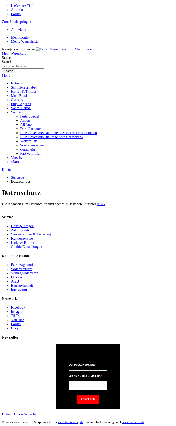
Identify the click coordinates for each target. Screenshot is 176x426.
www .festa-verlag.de (70, 422)
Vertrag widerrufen (24, 273)
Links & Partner (22, 242)
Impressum (19, 289)
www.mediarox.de (133, 422)
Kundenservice (22, 238)
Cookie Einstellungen (26, 247)
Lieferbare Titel (22, 6)
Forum (16, 14)
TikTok (16, 316)
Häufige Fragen (22, 226)
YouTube (17, 320)
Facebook (18, 307)
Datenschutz (20, 277)
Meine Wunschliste (24, 41)
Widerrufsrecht (21, 269)
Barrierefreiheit (22, 285)
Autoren (17, 10)
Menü (6, 75)
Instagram (18, 312)
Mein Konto (20, 37)
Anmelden (18, 29)
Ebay (15, 328)
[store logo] (68, 49)
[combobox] (23, 66)
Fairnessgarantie (22, 265)
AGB (101, 204)
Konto (6, 169)
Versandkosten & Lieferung (31, 234)
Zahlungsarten (21, 230)
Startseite (17, 177)
